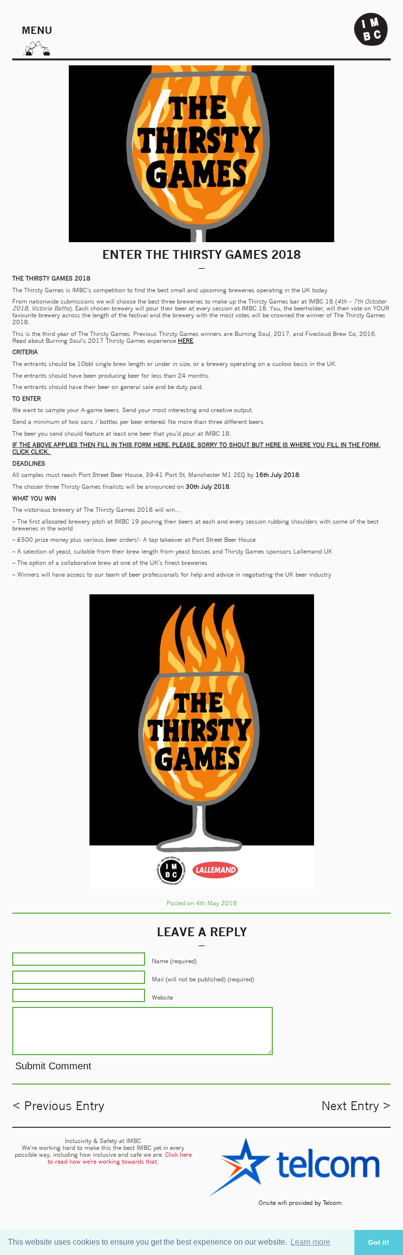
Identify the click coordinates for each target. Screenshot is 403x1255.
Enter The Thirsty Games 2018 (201, 254)
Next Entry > (356, 1106)
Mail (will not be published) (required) (203, 979)
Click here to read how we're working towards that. (120, 1158)
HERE (185, 340)
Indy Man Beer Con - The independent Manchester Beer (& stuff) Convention (371, 29)
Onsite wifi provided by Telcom (300, 1202)
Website (162, 997)
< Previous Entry (58, 1106)
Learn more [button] (310, 1242)
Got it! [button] (378, 1242)
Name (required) (174, 961)
